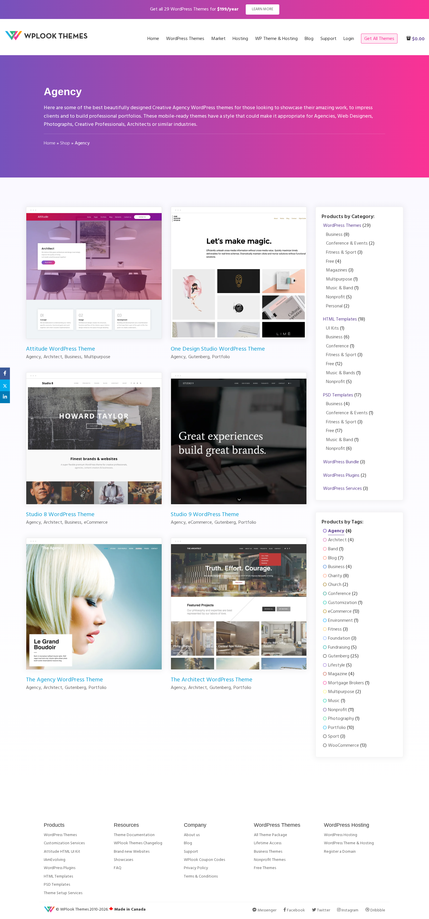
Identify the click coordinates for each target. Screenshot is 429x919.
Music (334, 701)
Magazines (336, 270)
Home (49, 143)
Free (330, 261)
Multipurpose (339, 279)
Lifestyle (336, 665)
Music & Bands (340, 373)
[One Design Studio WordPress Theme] (238, 276)
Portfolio (337, 728)
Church (334, 585)
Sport (333, 736)
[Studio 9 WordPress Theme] (238, 441)
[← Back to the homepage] (48, 39)
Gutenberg (338, 656)
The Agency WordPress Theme (64, 680)
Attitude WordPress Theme (60, 349)
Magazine (337, 674)
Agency (336, 531)
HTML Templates (340, 319)
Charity (335, 576)
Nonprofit (335, 297)
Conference (337, 346)
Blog (332, 558)
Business (334, 235)
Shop (65, 143)
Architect (337, 540)
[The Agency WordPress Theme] (94, 606)
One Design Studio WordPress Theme (218, 349)
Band (333, 549)
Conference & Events (347, 243)
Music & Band (339, 288)
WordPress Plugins (341, 475)
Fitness (335, 629)
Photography (341, 719)
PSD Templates (338, 395)
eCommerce (340, 611)
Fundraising (339, 647)
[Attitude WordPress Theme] (94, 276)
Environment (340, 620)
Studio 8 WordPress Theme (60, 514)
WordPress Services (342, 488)
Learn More (262, 9)
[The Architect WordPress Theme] (238, 606)
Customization (342, 603)
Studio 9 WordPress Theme (205, 514)
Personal (334, 306)
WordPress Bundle (341, 462)
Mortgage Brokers (346, 683)
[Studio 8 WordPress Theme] (94, 441)
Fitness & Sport (341, 252)
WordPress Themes (342, 225)
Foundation (339, 638)
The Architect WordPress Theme (211, 680)
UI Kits (332, 328)
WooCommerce (343, 745)
